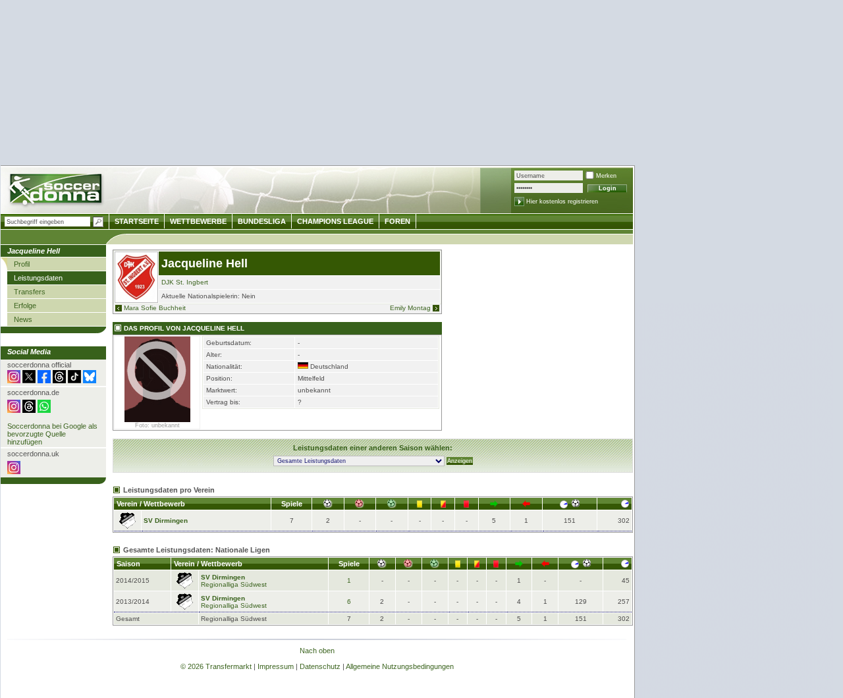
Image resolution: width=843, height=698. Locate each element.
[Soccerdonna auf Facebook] (44, 381)
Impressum (276, 666)
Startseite (137, 221)
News (23, 319)
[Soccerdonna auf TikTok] (74, 381)
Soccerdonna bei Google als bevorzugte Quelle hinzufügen (52, 434)
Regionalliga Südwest (234, 584)
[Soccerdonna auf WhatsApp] (44, 410)
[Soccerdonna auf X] (29, 381)
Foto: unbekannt (157, 425)
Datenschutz (320, 666)
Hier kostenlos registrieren (562, 201)
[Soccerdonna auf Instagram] (13, 381)
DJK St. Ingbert (184, 282)
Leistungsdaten (38, 278)
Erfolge (25, 305)
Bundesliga (262, 221)
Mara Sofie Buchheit (155, 307)
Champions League (335, 221)
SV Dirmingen (166, 520)
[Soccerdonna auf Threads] (59, 381)
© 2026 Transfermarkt (216, 666)
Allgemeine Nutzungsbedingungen (400, 666)
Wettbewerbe (198, 221)
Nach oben (317, 651)
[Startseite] (57, 191)
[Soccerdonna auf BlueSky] (89, 381)
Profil (22, 264)
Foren (397, 221)
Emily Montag (410, 307)
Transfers (29, 292)
